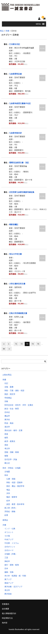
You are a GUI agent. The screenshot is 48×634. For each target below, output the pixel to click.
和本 (6, 475)
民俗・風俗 (8, 423)
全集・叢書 (8, 387)
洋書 (4, 525)
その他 (7, 536)
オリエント (8, 532)
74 (33, 344)
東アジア (8, 579)
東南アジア (8, 583)
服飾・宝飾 (8, 572)
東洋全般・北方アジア (13, 587)
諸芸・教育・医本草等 (15, 504)
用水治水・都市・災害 (13, 430)
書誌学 (7, 416)
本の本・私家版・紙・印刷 (15, 576)
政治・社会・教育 (11, 409)
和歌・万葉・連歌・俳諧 (14, 390)
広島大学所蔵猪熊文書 (18, 313)
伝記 (6, 383)
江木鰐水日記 (14, 44)
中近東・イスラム (11, 543)
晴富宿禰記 (13, 224)
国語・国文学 (9, 394)
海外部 (4, 623)
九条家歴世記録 (15, 74)
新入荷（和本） (10, 508)
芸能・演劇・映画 (11, 452)
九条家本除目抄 (15, 133)
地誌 (8, 490)
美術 (6, 445)
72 (22, 344)
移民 (6, 438)
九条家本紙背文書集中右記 (20, 103)
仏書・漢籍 (10, 479)
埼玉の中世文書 (15, 254)
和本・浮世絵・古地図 (11, 468)
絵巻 (6, 515)
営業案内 (5, 604)
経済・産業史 (9, 441)
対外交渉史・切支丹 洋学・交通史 (18, 405)
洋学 (8, 493)
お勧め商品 (7, 375)
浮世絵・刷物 (9, 511)
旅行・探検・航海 (11, 565)
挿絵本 (7, 561)
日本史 (7, 412)
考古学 (7, 448)
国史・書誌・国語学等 (15, 486)
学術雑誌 (8, 398)
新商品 (5, 520)
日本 (6, 568)
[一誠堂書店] (20, 9)
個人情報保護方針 (9, 613)
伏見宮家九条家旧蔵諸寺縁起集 (21, 192)
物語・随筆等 (11, 497)
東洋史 (7, 419)
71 (16, 344)
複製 (6, 456)
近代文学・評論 (10, 459)
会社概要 (5, 609)
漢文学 (7, 427)
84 (4, 349)
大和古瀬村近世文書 (17, 284)
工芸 (6, 558)
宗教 (6, 401)
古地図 (7, 472)
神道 (6, 434)
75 (38, 344)
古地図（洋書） (10, 554)
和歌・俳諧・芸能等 (14, 482)
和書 (4, 380)
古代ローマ (8, 550)
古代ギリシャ (9, 547)
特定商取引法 (7, 618)
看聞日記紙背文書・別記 (19, 163)
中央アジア (8, 539)
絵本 (8, 501)
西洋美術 (8, 594)
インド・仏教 (9, 529)
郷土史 (7, 463)
